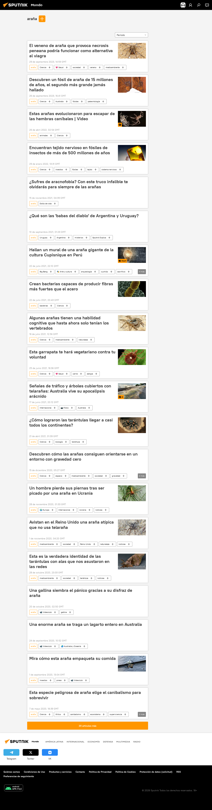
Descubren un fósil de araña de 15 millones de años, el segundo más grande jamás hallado (71, 84)
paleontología (94, 101)
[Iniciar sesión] (190, 5)
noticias (98, 510)
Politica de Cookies (125, 771)
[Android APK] (13, 788)
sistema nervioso (109, 169)
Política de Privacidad (100, 771)
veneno (93, 67)
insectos (59, 169)
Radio (136, 741)
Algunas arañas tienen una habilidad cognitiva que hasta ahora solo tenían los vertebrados (69, 323)
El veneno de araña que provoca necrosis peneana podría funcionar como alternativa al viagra (71, 50)
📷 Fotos (65, 407)
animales (44, 135)
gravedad (116, 476)
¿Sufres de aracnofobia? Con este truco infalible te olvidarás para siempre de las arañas (78, 184)
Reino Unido (85, 544)
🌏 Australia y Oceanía (71, 646)
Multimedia (123, 741)
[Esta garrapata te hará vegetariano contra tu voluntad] (132, 357)
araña (32, 18)
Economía (94, 741)
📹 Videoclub (46, 612)
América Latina (54, 741)
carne (75, 373)
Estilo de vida (46, 203)
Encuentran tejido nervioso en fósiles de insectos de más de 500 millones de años (69, 150)
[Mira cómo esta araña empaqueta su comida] (132, 664)
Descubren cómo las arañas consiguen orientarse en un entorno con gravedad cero (83, 456)
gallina (64, 612)
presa (58, 680)
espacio (58, 476)
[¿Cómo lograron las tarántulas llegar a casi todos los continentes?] (132, 425)
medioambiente (113, 67)
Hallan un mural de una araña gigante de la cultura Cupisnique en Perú (71, 252)
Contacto (80, 771)
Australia (59, 101)
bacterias (44, 305)
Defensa (108, 741)
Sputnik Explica (99, 237)
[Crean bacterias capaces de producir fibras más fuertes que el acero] (132, 289)
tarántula (76, 442)
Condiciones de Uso (34, 771)
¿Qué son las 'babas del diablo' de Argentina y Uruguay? (84, 215)
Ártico (58, 714)
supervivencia (116, 714)
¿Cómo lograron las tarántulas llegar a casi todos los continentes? (71, 422)
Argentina (61, 237)
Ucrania (82, 510)
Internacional (45, 407)
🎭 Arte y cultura (64, 271)
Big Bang (44, 271)
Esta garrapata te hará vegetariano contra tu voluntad (72, 354)
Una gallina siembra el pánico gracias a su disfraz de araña (80, 593)
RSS (178, 771)
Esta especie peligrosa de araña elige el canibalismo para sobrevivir (85, 695)
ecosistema (95, 714)
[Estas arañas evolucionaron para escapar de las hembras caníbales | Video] (132, 119)
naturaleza (83, 339)
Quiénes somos (11, 771)
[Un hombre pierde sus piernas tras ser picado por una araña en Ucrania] (132, 493)
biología (59, 442)
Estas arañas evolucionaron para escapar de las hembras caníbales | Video (72, 116)
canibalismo (75, 714)
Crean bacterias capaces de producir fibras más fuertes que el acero (71, 286)
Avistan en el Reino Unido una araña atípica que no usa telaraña (71, 524)
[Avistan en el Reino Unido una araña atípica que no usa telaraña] (132, 527)
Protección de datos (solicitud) (156, 771)
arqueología (86, 271)
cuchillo (104, 271)
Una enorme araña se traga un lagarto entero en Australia (85, 624)
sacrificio (121, 271)
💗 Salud (59, 67)
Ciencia (43, 67)
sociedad (77, 67)
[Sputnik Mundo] (16, 7)
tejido (89, 169)
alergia (90, 373)
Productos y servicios (60, 771)
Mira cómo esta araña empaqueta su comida (72, 658)
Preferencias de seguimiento (18, 776)
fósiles (76, 101)
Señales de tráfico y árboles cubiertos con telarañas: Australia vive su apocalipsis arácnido (70, 391)
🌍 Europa (44, 510)
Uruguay (43, 237)
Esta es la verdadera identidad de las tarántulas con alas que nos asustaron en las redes (69, 561)
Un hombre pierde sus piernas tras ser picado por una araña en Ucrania (66, 490)
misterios (79, 237)
